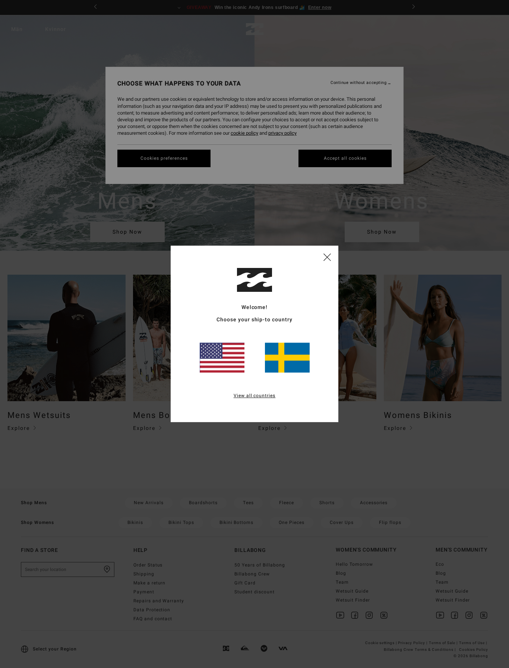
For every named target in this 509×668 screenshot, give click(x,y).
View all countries (255, 396)
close (327, 256)
